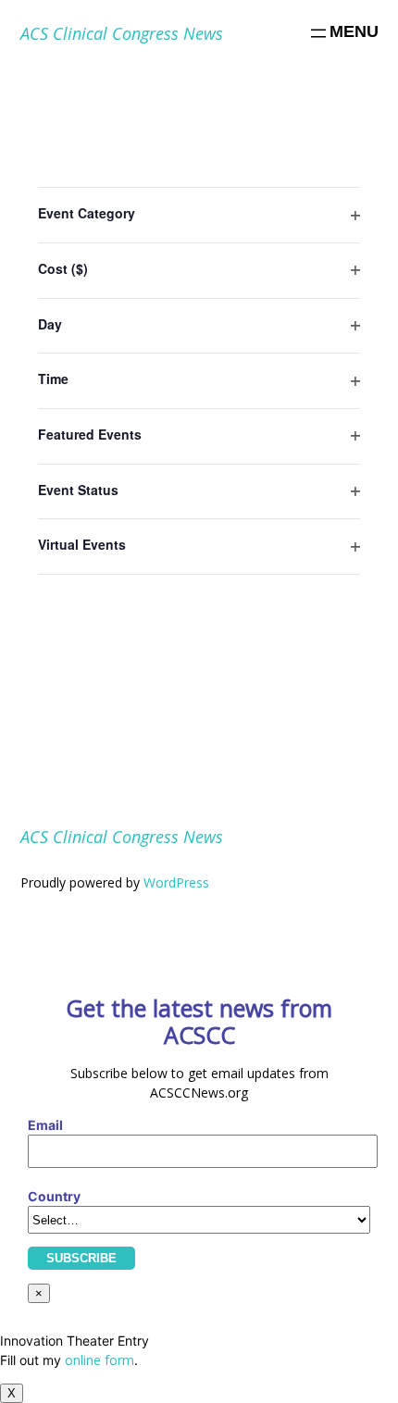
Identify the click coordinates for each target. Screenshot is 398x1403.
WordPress (176, 882)
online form (99, 1360)
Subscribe (81, 1258)
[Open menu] (343, 33)
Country (54, 1196)
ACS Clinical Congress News (121, 33)
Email (45, 1125)
